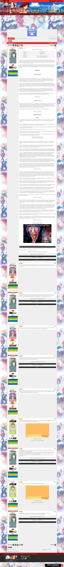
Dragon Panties (12, 263)
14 (50, 43)
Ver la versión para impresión (12, 549)
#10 (54, 511)
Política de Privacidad (34, 553)
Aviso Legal (26, 553)
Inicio (4, 1)
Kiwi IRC (25, 560)
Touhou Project (59, 14)
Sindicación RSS (22, 553)
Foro (7, 1)
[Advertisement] (32, 22)
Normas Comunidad (6, 553)
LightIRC (22, 560)
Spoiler (37, 256)
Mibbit (29, 560)
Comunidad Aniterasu (42, 14)
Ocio (47, 14)
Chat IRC (11, 1)
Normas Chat (11, 553)
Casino (24, 1)
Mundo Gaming (52, 14)
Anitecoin (20, 1)
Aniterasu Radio (15, 1)
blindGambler (12, 47)
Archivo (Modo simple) (16, 553)
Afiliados (29, 553)
